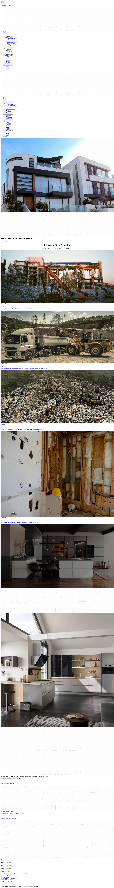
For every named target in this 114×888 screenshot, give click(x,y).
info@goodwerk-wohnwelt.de (9, 818)
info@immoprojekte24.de (8, 783)
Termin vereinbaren (5, 241)
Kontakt (16, 878)
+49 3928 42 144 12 (7, 780)
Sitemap (12, 878)
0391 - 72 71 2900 (7, 815)
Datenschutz (7, 878)
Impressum (3, 878)
